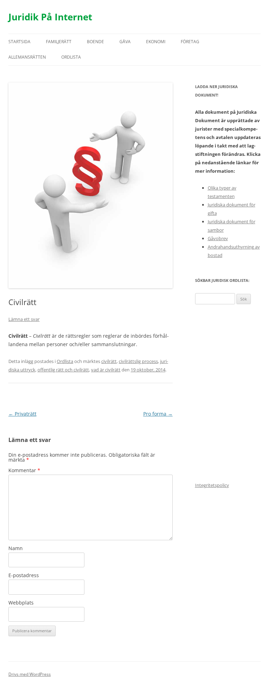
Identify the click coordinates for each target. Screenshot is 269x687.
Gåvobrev (218, 238)
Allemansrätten (27, 57)
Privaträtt (22, 413)
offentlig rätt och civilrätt (63, 369)
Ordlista (71, 57)
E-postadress (23, 575)
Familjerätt (58, 42)
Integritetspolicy (212, 485)
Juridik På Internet (50, 17)
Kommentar (24, 470)
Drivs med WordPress (29, 674)
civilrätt (109, 361)
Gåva (125, 42)
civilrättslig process (138, 361)
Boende (95, 42)
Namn (15, 548)
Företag (190, 42)
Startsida (19, 42)
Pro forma (158, 413)
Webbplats (21, 602)
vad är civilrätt (105, 369)
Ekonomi (155, 42)
